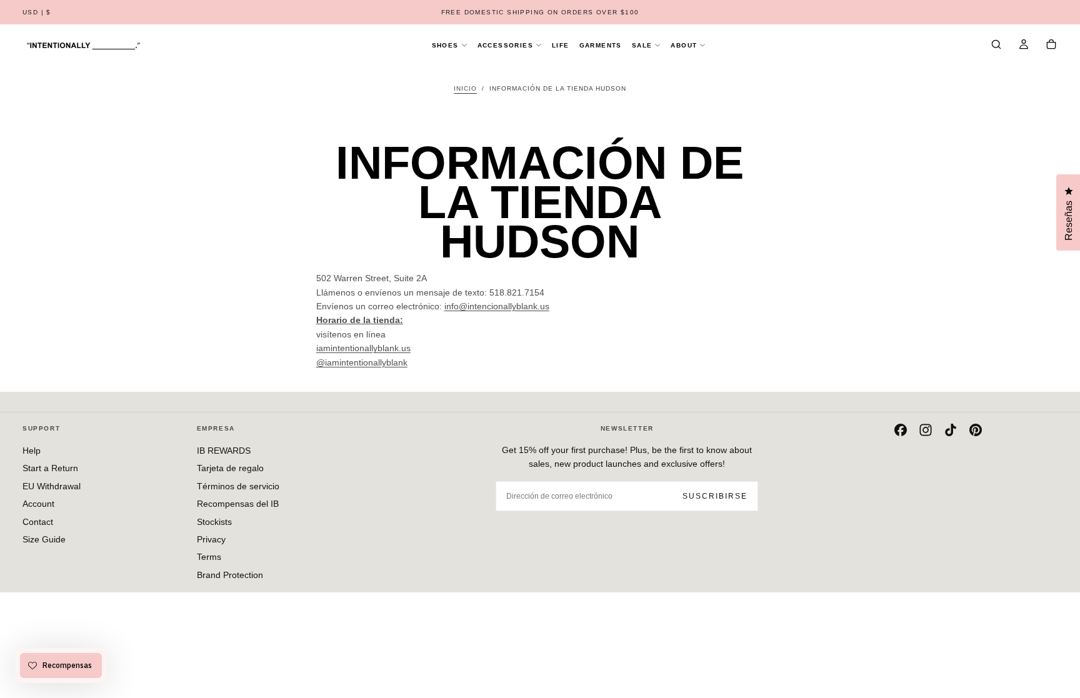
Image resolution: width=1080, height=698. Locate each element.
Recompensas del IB (238, 504)
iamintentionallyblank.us (363, 348)
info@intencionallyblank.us (496, 306)
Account (38, 504)
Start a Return (50, 468)
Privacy (211, 539)
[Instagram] (925, 429)
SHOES (445, 45)
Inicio (465, 88)
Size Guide (44, 539)
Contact (37, 522)
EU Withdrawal (51, 486)
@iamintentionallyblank (362, 362)
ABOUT (684, 45)
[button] (36, 13)
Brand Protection (230, 575)
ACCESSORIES (505, 45)
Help (31, 451)
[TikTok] (950, 429)
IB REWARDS (224, 451)
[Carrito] (1051, 45)
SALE (642, 45)
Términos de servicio (238, 486)
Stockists (214, 522)
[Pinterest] (975, 429)
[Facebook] (900, 429)
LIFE (560, 45)
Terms (209, 557)
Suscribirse (715, 496)
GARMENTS (600, 45)
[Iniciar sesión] (1024, 45)
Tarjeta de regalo (230, 468)
